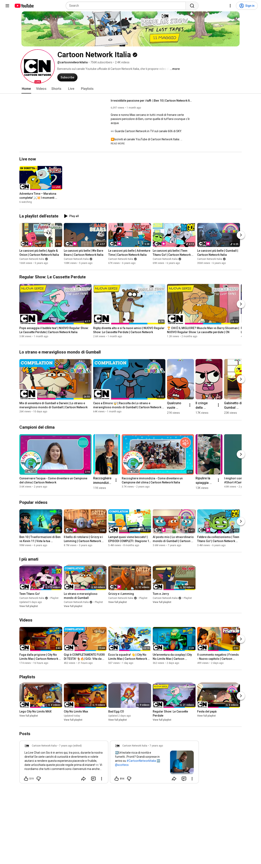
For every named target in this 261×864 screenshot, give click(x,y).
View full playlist (28, 606)
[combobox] (127, 5)
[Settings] (230, 5)
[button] (37, 66)
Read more (118, 143)
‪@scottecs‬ (122, 764)
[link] (63, 763)
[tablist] (130, 89)
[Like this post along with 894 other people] (116, 778)
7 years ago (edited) (70, 745)
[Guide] (7, 5)
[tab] (26, 89)
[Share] (84, 779)
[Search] (192, 6)
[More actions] (190, 405)
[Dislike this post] (38, 778)
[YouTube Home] (23, 5)
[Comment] (93, 779)
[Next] (241, 235)
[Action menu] (101, 779)
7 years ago (156, 745)
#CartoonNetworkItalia (141, 760)
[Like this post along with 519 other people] (26, 778)
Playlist (54, 598)
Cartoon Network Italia (31, 259)
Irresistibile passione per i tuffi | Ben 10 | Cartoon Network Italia (151, 100)
